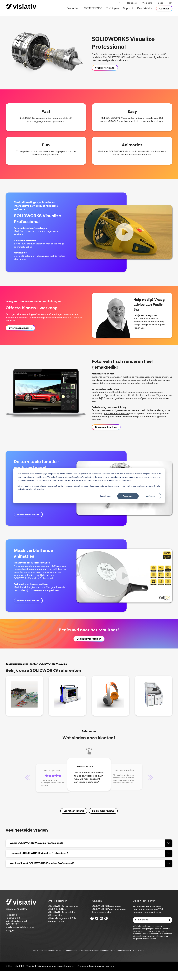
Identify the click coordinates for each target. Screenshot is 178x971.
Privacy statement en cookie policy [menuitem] (56, 966)
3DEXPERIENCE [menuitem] (93, 8)
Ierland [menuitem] (76, 950)
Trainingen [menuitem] (112, 8)
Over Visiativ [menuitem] (144, 8)
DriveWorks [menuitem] (55, 915)
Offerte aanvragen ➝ (20, 327)
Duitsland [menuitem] (59, 950)
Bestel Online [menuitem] (56, 922)
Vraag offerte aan (105, 67)
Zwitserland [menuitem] (141, 950)
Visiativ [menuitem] (30, 966)
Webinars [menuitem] (147, 3)
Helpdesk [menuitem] (132, 3)
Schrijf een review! (74, 810)
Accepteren (128, 496)
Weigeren (150, 496)
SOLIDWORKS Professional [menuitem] (63, 906)
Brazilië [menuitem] (43, 950)
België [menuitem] (35, 950)
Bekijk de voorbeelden (89, 638)
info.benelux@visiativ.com (20, 927)
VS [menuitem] (134, 950)
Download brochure (106, 427)
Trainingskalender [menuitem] (101, 912)
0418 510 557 (12, 924)
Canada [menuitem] (51, 950)
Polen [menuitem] (111, 950)
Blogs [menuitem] (160, 3)
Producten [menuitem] (73, 8)
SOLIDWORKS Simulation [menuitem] (62, 912)
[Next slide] (151, 777)
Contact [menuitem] (164, 8)
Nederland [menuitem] (93, 950)
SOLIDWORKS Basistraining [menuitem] (106, 906)
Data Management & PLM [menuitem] (62, 918)
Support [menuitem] (128, 8)
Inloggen (10, 930)
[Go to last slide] (27, 777)
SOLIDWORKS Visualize (116, 414)
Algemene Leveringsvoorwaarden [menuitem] (95, 966)
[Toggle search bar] (120, 3)
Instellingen (105, 496)
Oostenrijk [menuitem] (104, 950)
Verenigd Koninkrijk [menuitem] (123, 950)
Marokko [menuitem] (84, 950)
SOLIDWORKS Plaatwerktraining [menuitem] (109, 909)
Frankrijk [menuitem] (68, 950)
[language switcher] (170, 3)
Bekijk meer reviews (103, 810)
